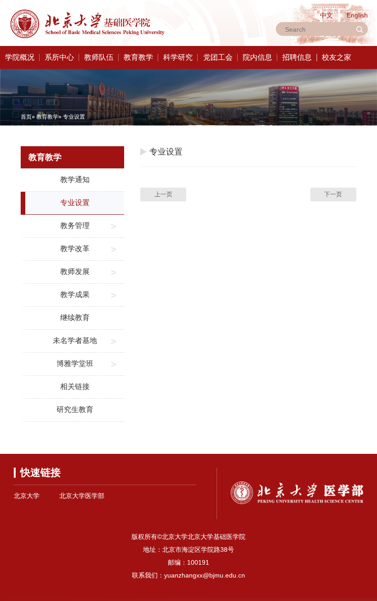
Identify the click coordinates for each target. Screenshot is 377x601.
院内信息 (257, 57)
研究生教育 (75, 409)
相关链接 (75, 386)
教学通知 (75, 179)
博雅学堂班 (75, 363)
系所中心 (59, 57)
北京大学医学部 (81, 495)
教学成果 (75, 294)
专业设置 (75, 202)
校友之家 (336, 57)
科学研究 (178, 57)
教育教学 (138, 57)
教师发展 (75, 271)
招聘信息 (297, 57)
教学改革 (75, 248)
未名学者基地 (75, 340)
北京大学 (27, 495)
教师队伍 (99, 57)
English (357, 15)
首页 (26, 117)
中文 (326, 15)
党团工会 (218, 57)
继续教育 (75, 317)
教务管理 (75, 225)
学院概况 (19, 57)
